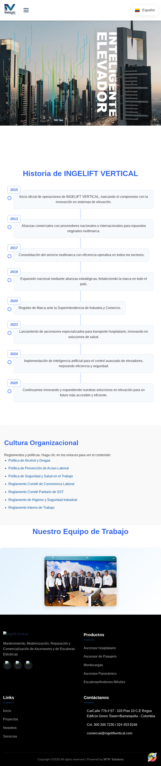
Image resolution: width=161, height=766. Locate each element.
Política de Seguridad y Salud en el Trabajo (40, 476)
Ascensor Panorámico (100, 673)
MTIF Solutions (114, 759)
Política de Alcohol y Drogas (29, 460)
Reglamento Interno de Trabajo (31, 507)
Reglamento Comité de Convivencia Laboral (41, 484)
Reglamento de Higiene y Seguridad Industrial (42, 500)
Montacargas (93, 665)
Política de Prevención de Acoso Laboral (38, 468)
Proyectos (10, 719)
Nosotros (10, 728)
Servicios (10, 736)
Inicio (7, 711)
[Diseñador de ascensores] (152, 757)
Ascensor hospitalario (100, 648)
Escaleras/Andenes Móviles (104, 682)
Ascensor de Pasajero (100, 656)
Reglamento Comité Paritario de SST (36, 492)
